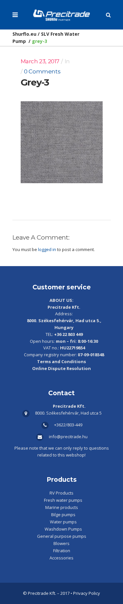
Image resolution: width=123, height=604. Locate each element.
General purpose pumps (61, 536)
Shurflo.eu (24, 34)
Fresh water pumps (63, 500)
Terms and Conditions (61, 361)
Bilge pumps (63, 514)
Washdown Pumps (63, 529)
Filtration (61, 551)
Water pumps (63, 522)
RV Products (61, 493)
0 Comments (42, 71)
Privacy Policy (86, 593)
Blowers (61, 543)
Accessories (61, 558)
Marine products (61, 507)
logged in (47, 249)
